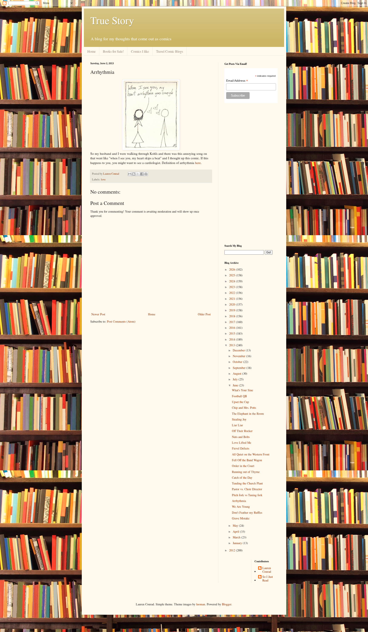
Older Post (204, 314)
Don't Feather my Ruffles (247, 512)
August (237, 373)
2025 (232, 275)
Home (91, 51)
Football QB (239, 396)
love (103, 179)
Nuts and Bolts (241, 437)
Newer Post (98, 314)
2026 (232, 269)
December (239, 350)
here (198, 163)
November (239, 356)
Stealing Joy (239, 419)
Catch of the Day (242, 477)
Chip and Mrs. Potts (244, 408)
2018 (232, 316)
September (239, 368)
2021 (232, 299)
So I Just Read (267, 578)
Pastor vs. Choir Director (247, 489)
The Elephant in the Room (248, 414)
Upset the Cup (240, 402)
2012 (232, 550)
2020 (232, 304)
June (236, 385)
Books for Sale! (113, 51)
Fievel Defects (240, 448)
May (236, 525)
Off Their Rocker (242, 431)
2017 (232, 322)
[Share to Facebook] (142, 174)
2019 (232, 310)
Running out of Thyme (246, 472)
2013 (232, 345)
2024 (232, 281)
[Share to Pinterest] (146, 174)
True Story (112, 20)
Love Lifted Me (241, 443)
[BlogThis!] (134, 174)
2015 (232, 333)
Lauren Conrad (266, 570)
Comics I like (140, 51)
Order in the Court (243, 466)
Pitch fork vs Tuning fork (247, 495)
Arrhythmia (239, 501)
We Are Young (241, 506)
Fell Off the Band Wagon (247, 460)
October (238, 362)
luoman (200, 604)
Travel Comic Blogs (169, 51)
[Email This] (130, 174)
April (236, 531)
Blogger (226, 604)
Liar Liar (237, 425)
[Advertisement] (251, 174)
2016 (232, 328)
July (236, 379)
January (238, 543)
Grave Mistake (240, 518)
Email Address (237, 81)
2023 (232, 287)
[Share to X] (138, 174)
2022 (232, 293)
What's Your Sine (242, 390)
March (237, 537)
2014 (232, 339)
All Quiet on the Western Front (250, 454)
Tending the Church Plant (247, 483)
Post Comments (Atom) (121, 321)
